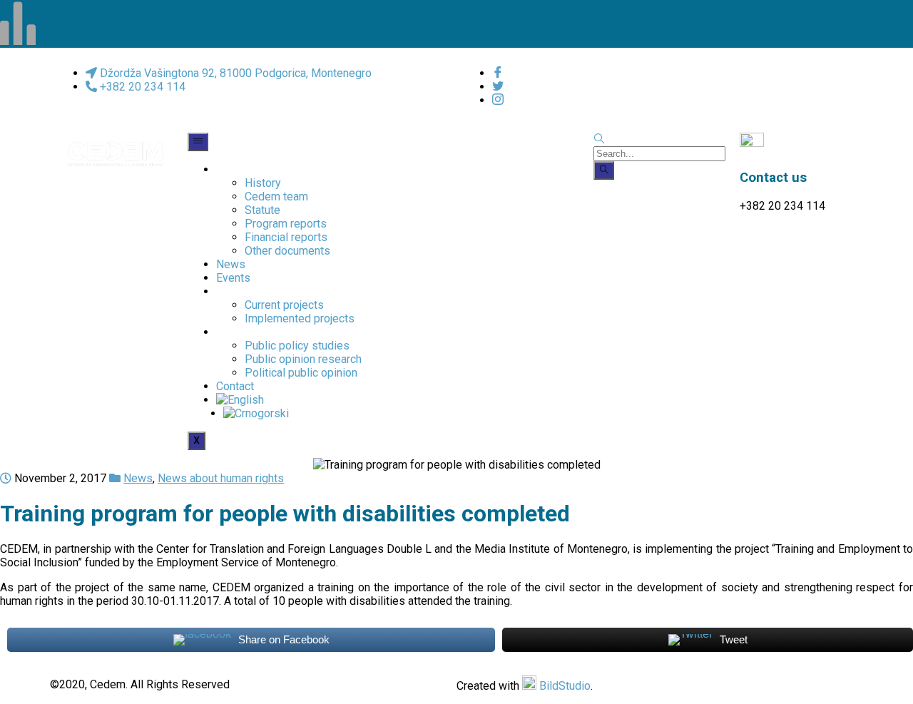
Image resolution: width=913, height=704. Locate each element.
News (230, 264)
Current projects (284, 305)
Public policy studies (297, 345)
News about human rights (221, 478)
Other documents (287, 250)
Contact (235, 386)
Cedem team (276, 196)
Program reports (286, 223)
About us (238, 169)
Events (233, 278)
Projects (237, 291)
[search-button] (603, 170)
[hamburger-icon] (198, 142)
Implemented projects (300, 318)
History (263, 183)
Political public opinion (301, 372)
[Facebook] (498, 73)
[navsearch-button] (599, 139)
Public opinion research (303, 359)
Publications (247, 332)
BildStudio (565, 686)
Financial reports (286, 237)
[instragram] (498, 100)
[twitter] (498, 86)
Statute (262, 210)
